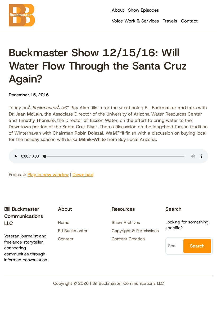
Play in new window (48, 174)
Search (197, 246)
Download (83, 174)
